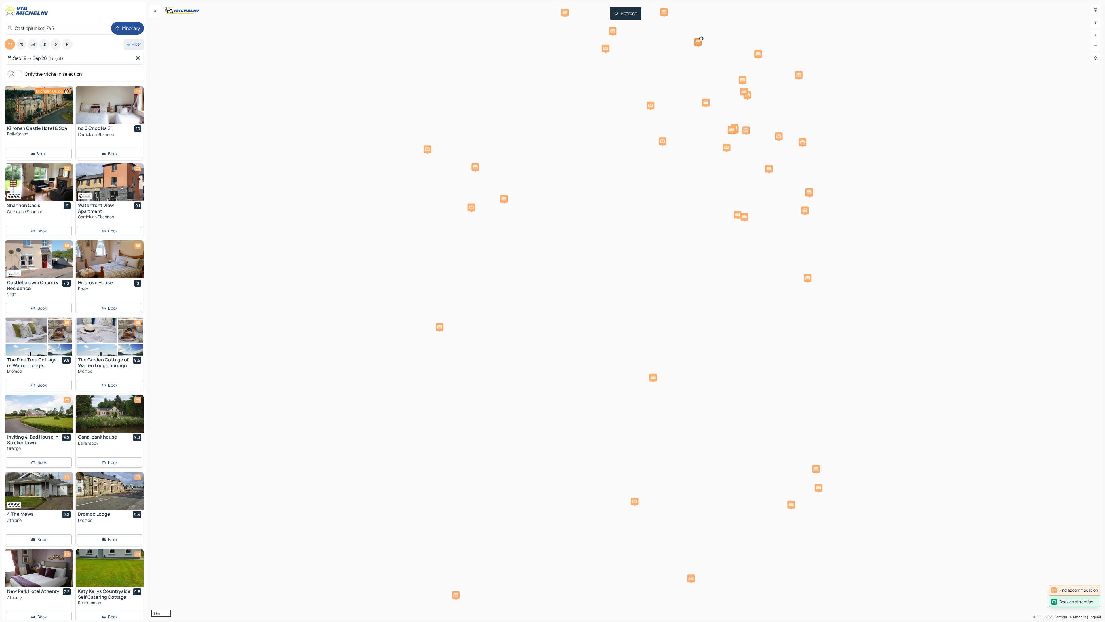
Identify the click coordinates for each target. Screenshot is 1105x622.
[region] (625, 311)
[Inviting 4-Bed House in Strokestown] (39, 414)
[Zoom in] (1095, 35)
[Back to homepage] (28, 11)
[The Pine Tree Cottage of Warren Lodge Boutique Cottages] (39, 337)
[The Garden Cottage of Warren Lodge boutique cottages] (110, 337)
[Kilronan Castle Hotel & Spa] (39, 105)
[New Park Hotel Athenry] (39, 568)
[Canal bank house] (110, 414)
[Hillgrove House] (110, 259)
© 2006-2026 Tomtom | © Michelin (1059, 616)
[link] (1074, 590)
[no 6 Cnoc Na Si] (110, 105)
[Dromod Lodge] (110, 491)
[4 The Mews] (39, 491)
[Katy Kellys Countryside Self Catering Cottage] (110, 568)
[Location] (1095, 58)
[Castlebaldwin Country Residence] (39, 259)
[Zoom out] (1095, 45)
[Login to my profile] (1095, 10)
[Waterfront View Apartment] (110, 182)
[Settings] (1095, 22)
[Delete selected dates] (139, 58)
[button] (698, 42)
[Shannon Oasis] (39, 182)
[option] (10, 44)
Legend (1095, 616)
